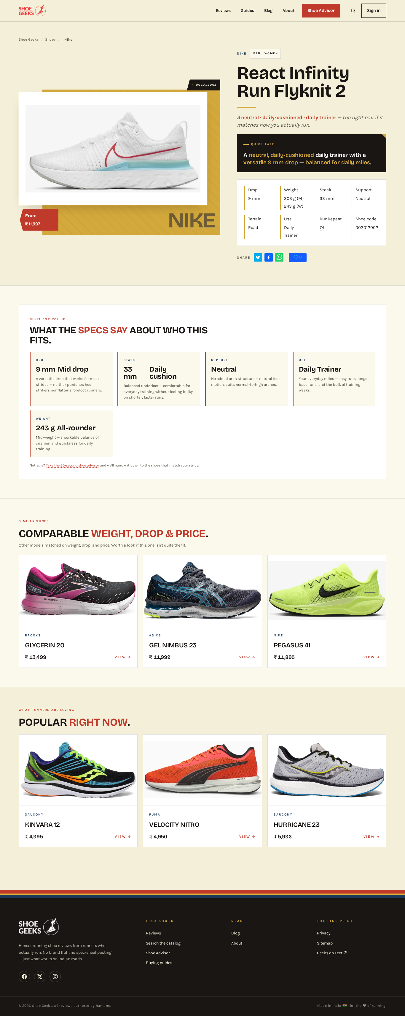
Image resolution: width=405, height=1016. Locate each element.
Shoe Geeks (29, 39)
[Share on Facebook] (268, 257)
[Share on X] (258, 257)
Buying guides (159, 962)
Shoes (50, 39)
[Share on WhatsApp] (279, 257)
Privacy (324, 933)
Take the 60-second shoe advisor (72, 465)
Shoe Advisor (321, 10)
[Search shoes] (353, 11)
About (288, 10)
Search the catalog (163, 943)
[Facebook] (24, 976)
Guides (247, 10)
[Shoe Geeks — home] (33, 10)
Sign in (374, 10)
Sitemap (325, 943)
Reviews (223, 10)
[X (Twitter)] (39, 976)
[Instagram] (55, 976)
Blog (268, 10)
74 (322, 227)
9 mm (254, 198)
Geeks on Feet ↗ (332, 953)
